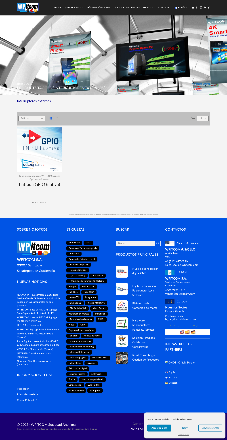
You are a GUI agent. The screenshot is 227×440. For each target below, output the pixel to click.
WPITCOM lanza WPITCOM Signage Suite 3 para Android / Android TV (37, 311)
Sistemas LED (97, 374)
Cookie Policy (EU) (27, 400)
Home (20, 84)
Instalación (89, 292)
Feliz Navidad (88, 287)
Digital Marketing (77, 276)
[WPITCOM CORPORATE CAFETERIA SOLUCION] (122, 341)
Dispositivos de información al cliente (86, 281)
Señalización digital (78, 369)
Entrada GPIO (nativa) (39, 184)
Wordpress (95, 390)
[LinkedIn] (193, 7)
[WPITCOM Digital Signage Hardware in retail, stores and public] (122, 323)
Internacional (75, 303)
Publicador (23, 389)
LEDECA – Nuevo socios (30, 325)
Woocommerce (76, 390)
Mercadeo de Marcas (79, 314)
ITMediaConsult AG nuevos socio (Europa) (35, 335)
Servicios (148, 8)
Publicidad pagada (77, 358)
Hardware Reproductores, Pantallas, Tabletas (143, 325)
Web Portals (93, 385)
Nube (71, 325)
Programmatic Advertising (81, 347)
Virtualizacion (75, 385)
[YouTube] (205, 7)
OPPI (82, 325)
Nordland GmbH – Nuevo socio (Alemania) (34, 363)
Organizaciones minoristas (81, 330)
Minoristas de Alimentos (80, 319)
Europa (72, 287)
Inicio (57, 8)
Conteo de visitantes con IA (82, 259)
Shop (28, 84)
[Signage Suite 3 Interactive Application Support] (122, 358)
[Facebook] (197, 7)
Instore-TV (74, 297)
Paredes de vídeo (92, 336)
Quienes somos (73, 8)
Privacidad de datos (27, 394)
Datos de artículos (77, 270)
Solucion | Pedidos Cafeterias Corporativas (143, 342)
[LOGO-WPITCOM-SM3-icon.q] (122, 272)
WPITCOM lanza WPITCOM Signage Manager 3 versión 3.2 (37, 319)
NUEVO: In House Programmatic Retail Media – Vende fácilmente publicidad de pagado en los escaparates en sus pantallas (38, 300)
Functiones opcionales (29, 176)
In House (73, 292)
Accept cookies (159, 428)
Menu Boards (99, 308)
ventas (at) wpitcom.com (180, 293)
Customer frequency (78, 265)
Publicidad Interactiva (79, 352)
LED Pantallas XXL (77, 308)
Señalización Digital (98, 8)
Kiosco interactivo (96, 303)
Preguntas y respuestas (80, 341)
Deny (185, 428)
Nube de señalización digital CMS (145, 271)
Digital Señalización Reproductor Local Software (144, 291)
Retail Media (75, 363)
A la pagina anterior (201, 84)
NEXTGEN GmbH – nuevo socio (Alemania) (34, 355)
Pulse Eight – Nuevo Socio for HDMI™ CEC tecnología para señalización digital (38, 343)
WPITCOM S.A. (39, 203)
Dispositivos (97, 276)
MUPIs (101, 319)
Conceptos (74, 254)
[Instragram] (201, 7)
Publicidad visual (100, 358)
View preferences (210, 428)
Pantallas (73, 336)
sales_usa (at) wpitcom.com (181, 265)
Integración (90, 297)
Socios (72, 379)
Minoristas (100, 314)
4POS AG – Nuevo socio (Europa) (35, 349)
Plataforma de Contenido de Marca (145, 305)
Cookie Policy (183, 435)
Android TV (74, 243)
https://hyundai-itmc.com (180, 319)
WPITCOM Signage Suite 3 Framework (38, 329)
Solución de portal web (92, 379)
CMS (88, 243)
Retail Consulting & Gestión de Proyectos (145, 357)
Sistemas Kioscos (77, 374)
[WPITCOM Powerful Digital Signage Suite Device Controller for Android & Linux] (122, 289)
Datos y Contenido (126, 8)
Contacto (164, 8)
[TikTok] (209, 7)
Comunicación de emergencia (83, 248)
